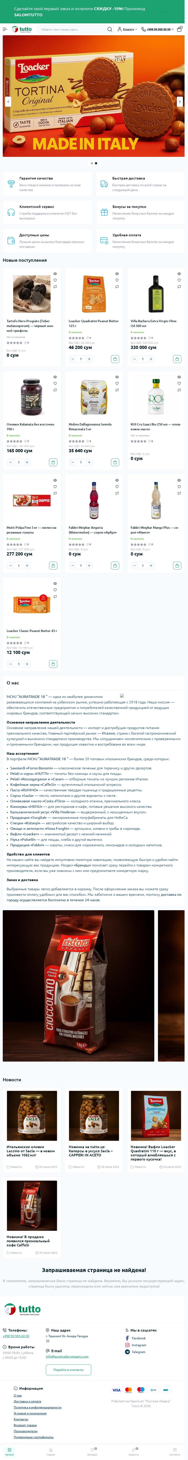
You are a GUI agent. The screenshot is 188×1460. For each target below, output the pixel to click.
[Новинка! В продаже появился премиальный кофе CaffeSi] (31, 1203)
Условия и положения (30, 1413)
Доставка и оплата (27, 1401)
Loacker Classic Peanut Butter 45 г (31, 631)
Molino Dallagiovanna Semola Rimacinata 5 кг (89, 424)
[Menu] (5, 29)
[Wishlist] (54, 277)
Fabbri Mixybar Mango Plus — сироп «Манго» (152, 527)
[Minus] (71, 356)
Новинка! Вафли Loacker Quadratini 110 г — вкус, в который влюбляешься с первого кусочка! (151, 1151)
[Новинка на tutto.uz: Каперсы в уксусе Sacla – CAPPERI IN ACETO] (92, 1115)
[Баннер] (92, 95)
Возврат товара (25, 1425)
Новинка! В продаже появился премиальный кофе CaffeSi (28, 1238)
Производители (25, 1431)
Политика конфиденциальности (37, 1407)
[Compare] (54, 284)
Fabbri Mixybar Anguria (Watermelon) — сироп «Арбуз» (92, 527)
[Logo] (22, 29)
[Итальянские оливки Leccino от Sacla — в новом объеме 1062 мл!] (31, 1115)
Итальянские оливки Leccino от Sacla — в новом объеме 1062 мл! (31, 1149)
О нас (18, 1395)
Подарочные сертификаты (34, 1437)
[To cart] (113, 357)
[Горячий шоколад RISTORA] (77, 986)
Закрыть (163, 11)
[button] (90, 161)
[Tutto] (31, 1309)
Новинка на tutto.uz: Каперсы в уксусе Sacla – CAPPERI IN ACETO (89, 1149)
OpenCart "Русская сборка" (147, 1401)
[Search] (106, 29)
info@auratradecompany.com (67, 1356)
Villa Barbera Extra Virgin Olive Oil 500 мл (151, 321)
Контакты (21, 1419)
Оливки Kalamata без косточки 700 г (30, 424)
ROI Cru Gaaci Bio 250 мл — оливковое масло (148, 424)
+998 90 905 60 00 (16, 1336)
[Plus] (88, 356)
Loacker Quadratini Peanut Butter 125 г (87, 321)
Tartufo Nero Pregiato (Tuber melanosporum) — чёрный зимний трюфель (30, 323)
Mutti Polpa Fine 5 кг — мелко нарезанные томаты (29, 527)
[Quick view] (54, 271)
